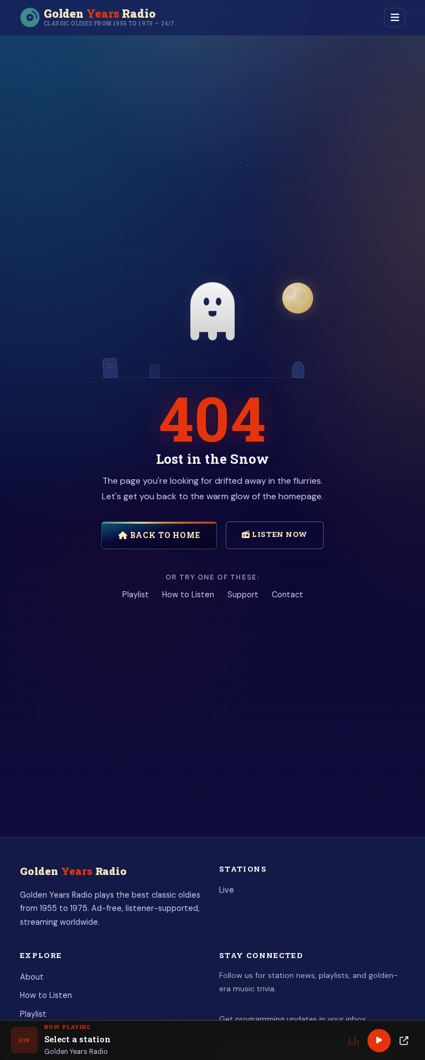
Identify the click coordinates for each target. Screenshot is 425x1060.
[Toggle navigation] (394, 17)
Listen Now (279, 534)
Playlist (135, 595)
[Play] (379, 1040)
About (32, 977)
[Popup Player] (404, 1041)
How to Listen (188, 595)
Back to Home (164, 535)
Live (226, 890)
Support (242, 595)
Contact (287, 595)
